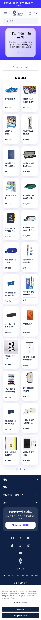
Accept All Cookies (20, 616)
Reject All (20, 609)
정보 (5, 487)
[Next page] (24, 469)
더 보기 (20, 52)
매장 (5, 479)
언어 (5, 502)
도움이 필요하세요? (13, 495)
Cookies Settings (20, 602)
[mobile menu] (5, 13)
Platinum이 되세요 (20, 525)
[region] (20, 602)
